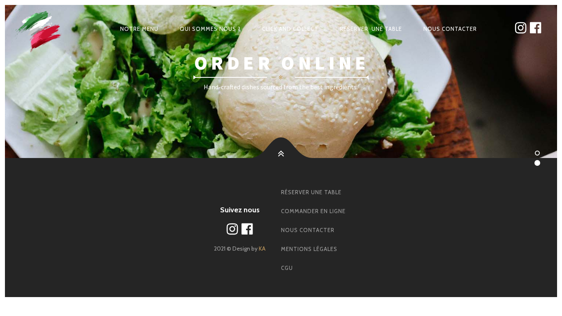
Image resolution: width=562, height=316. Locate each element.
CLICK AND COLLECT (290, 29)
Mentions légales (309, 249)
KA (262, 248)
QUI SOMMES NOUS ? (210, 29)
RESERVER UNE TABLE (371, 29)
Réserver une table (311, 192)
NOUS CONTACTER (450, 29)
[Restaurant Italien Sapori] (39, 29)
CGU (287, 268)
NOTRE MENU (139, 29)
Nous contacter (307, 230)
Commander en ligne (313, 211)
